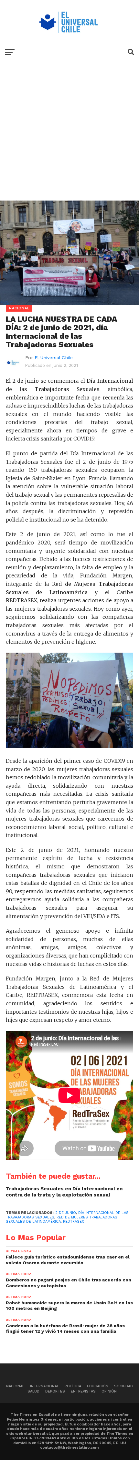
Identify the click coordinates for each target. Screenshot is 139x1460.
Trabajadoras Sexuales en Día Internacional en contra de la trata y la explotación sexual (64, 1192)
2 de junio (65, 1213)
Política (73, 1386)
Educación (97, 1386)
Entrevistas (83, 1391)
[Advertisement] (69, 136)
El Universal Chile (54, 357)
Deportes (55, 1391)
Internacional (44, 1386)
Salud (33, 1391)
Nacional (15, 1386)
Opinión (109, 1391)
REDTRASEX (73, 1221)
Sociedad (123, 1386)
